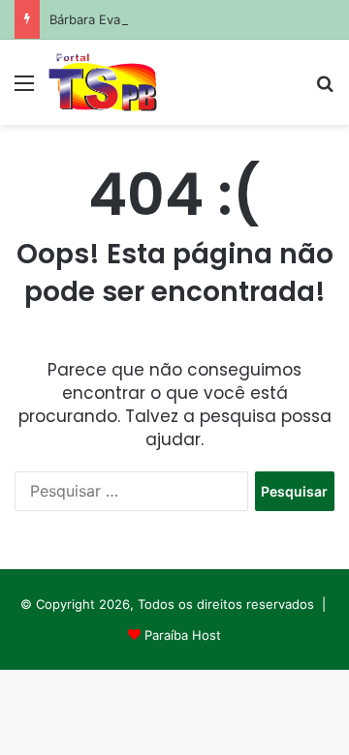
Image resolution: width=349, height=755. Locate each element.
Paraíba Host (182, 635)
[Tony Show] (102, 82)
